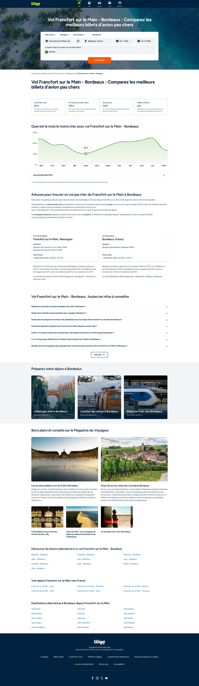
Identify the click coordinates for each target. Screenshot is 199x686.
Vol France (58, 74)
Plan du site (103, 664)
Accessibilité (119, 664)
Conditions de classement (118, 657)
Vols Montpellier (38, 627)
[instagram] (97, 678)
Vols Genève (128, 609)
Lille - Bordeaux (83, 559)
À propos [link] (44, 657)
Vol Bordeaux (69, 74)
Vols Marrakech (83, 623)
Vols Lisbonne (129, 613)
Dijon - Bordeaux (38, 559)
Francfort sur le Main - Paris (88, 591)
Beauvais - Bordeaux (39, 554)
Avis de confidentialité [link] (84, 664)
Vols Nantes (128, 627)
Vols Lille (81, 613)
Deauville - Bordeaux (131, 554)
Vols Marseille (129, 623)
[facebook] (92, 678)
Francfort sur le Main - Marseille (90, 586)
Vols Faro (81, 609)
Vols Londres (36, 618)
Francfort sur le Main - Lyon (42, 586)
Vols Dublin (36, 609)
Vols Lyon (81, 618)
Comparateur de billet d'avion (41, 74)
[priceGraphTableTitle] (43, 175)
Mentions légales (95, 657)
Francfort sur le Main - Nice (42, 591)
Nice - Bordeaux (84, 564)
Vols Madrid (128, 618)
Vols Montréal (83, 627)
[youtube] (106, 678)
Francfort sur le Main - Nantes (135, 586)
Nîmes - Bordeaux (130, 564)
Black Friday (58, 657)
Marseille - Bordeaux (39, 564)
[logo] (35, 4)
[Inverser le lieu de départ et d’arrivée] (78, 41)
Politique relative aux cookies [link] (146, 657)
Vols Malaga (36, 623)
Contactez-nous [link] (75, 657)
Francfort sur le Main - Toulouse (136, 591)
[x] (102, 678)
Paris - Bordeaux (38, 568)
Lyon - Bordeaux (130, 559)
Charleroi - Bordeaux (85, 554)
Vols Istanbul (36, 613)
